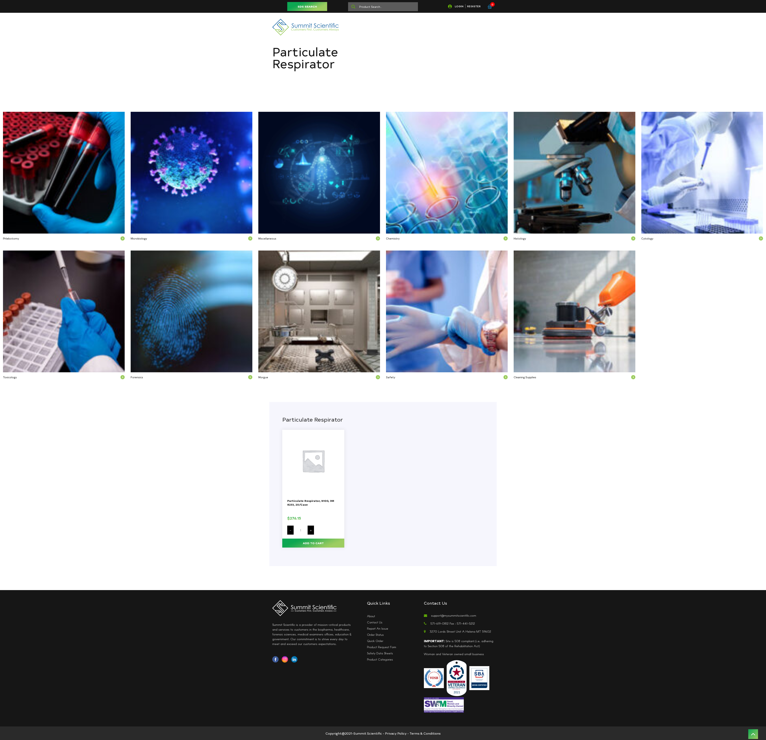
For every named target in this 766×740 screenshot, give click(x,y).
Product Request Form (381, 647)
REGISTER (474, 6)
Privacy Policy (396, 733)
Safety (390, 377)
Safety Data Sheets (380, 653)
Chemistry (393, 238)
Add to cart (313, 543)
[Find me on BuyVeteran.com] (457, 677)
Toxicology (10, 377)
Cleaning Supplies (525, 377)
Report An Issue (377, 628)
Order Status (375, 634)
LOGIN (459, 6)
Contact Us (374, 622)
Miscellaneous (267, 238)
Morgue (263, 377)
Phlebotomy (11, 238)
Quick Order (375, 641)
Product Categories (380, 659)
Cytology (647, 238)
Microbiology (139, 238)
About (371, 616)
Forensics (137, 377)
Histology (520, 238)
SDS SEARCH (307, 6)
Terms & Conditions (425, 733)
